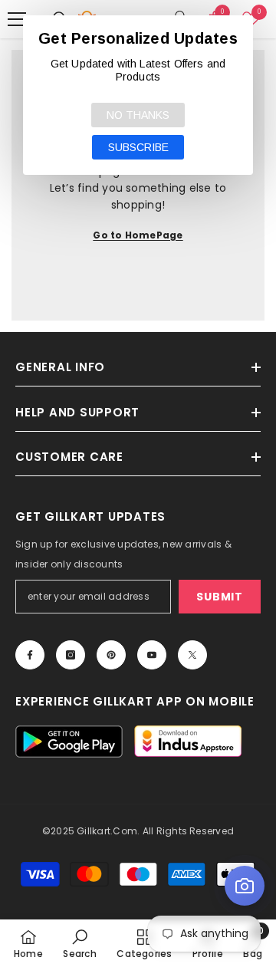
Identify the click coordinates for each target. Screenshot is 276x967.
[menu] (17, 19)
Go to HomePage (137, 235)
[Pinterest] (111, 654)
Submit (219, 596)
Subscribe (138, 147)
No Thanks (138, 115)
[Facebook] (29, 654)
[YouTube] (151, 654)
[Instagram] (70, 654)
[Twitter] (192, 654)
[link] (79, 943)
